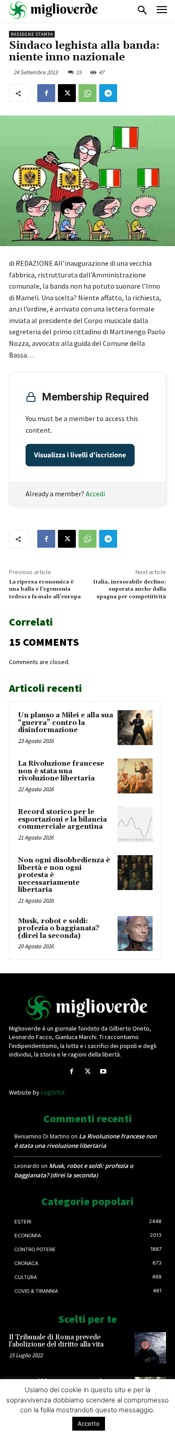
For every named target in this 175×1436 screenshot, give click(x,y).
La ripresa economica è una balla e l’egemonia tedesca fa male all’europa (45, 589)
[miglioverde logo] (54, 10)
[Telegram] (108, 93)
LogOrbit (53, 1092)
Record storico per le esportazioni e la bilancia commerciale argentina (62, 819)
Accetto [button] (89, 1423)
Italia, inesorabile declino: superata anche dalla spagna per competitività (129, 589)
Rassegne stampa (32, 34)
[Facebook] (46, 93)
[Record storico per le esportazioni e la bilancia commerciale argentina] (135, 824)
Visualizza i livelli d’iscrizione (80, 455)
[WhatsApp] (87, 93)
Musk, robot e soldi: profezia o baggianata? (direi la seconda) (58, 928)
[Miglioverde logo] (87, 1008)
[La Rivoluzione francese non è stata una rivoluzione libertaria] (135, 775)
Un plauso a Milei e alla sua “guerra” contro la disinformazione (65, 722)
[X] (67, 93)
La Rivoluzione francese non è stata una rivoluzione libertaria (61, 771)
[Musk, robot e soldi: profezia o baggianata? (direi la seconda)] (135, 933)
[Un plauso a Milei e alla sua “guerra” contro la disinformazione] (135, 727)
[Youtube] (103, 1071)
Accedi (95, 493)
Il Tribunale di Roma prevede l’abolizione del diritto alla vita (56, 1341)
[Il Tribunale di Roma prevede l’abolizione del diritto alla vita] (150, 1348)
